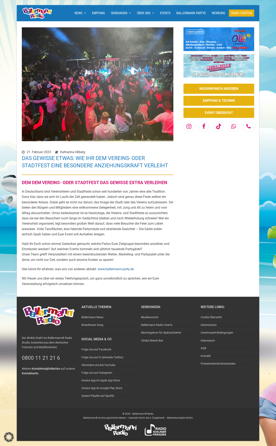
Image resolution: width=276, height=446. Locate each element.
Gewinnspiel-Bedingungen (217, 332)
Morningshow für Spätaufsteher (161, 332)
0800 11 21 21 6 (41, 358)
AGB (203, 348)
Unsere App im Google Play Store (101, 388)
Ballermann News (92, 317)
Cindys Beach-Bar (152, 340)
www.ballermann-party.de (116, 269)
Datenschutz (209, 324)
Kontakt (206, 355)
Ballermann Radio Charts (156, 324)
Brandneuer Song (92, 324)
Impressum (208, 340)
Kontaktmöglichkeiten (46, 368)
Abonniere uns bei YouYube (98, 365)
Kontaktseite (30, 373)
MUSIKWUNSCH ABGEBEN (218, 89)
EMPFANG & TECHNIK (219, 100)
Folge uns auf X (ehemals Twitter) (102, 357)
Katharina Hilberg (72, 152)
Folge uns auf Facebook (96, 349)
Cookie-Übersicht (211, 317)
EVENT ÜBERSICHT (219, 113)
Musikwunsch (149, 317)
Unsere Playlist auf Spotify (97, 395)
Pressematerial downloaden (218, 363)
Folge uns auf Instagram (96, 372)
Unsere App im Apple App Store (100, 380)
